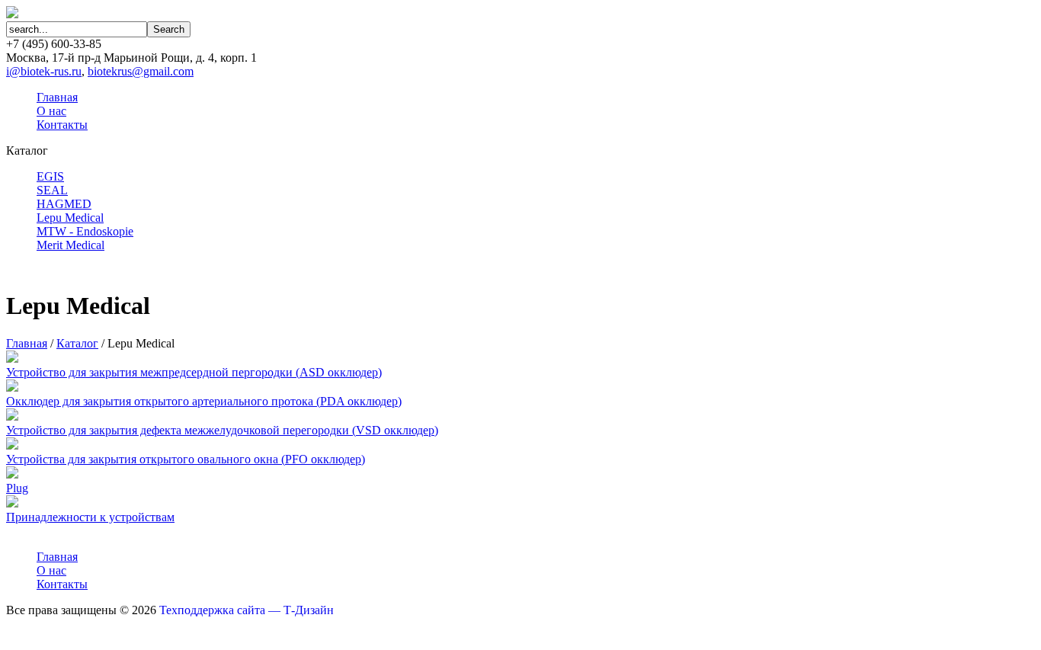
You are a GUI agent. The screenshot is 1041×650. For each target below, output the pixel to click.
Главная (57, 97)
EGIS (50, 176)
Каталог (77, 343)
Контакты (62, 124)
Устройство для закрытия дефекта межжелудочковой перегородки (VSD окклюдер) (222, 430)
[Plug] (12, 474)
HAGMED (64, 203)
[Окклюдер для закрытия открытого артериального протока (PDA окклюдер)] (12, 387)
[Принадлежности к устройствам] (12, 503)
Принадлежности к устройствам (90, 517)
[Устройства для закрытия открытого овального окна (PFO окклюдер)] (12, 445)
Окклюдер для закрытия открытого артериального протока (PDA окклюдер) (204, 401)
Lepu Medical (70, 217)
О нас (51, 110)
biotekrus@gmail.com (141, 71)
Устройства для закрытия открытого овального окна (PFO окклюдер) (185, 459)
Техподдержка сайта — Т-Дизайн (246, 610)
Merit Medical (70, 245)
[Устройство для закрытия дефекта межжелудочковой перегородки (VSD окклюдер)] (12, 416)
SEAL (52, 190)
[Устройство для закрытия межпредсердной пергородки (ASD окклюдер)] (12, 358)
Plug (17, 488)
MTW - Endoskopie (85, 231)
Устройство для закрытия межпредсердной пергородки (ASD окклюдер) (194, 372)
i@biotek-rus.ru (44, 71)
